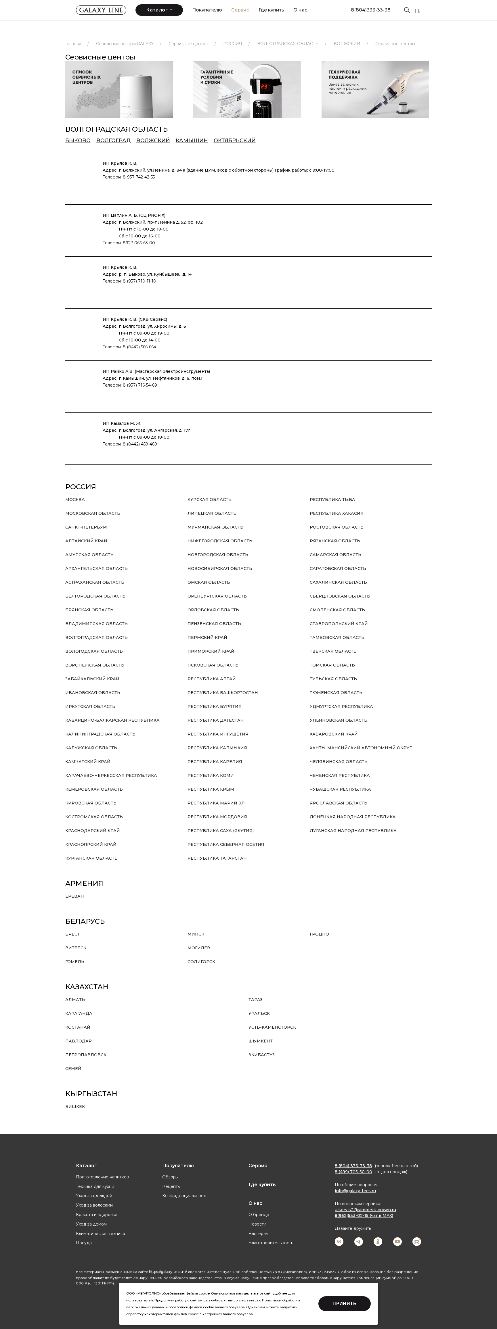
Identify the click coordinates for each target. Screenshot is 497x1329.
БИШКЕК (75, 1106)
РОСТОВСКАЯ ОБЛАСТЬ (337, 527)
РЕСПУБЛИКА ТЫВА (332, 499)
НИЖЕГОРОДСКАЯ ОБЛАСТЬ (220, 540)
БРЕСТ (72, 934)
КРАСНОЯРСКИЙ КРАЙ (90, 844)
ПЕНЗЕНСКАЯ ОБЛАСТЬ (214, 623)
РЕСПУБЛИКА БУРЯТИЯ (215, 706)
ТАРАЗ (255, 999)
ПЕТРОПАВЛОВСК (85, 1054)
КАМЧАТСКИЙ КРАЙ (87, 761)
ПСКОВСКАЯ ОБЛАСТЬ (213, 665)
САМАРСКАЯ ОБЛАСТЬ (335, 554)
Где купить (271, 10)
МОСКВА (75, 499)
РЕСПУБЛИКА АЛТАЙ (212, 678)
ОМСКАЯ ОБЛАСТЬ (209, 582)
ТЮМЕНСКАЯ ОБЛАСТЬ (336, 692)
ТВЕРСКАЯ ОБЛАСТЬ (333, 651)
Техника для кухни (95, 1186)
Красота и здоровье (96, 1214)
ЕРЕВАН (74, 896)
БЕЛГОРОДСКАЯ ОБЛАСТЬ (95, 596)
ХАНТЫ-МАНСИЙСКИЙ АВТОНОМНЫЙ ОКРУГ (361, 747)
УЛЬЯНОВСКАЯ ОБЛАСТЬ (338, 720)
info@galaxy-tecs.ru (355, 1190)
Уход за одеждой (94, 1195)
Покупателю (207, 10)
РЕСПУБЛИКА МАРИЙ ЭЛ (216, 803)
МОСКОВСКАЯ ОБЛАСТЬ (92, 513)
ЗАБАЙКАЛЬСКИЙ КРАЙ (92, 678)
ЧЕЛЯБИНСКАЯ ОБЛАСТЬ (339, 761)
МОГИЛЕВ (199, 947)
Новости (257, 1224)
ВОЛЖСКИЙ (153, 140)
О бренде (258, 1214)
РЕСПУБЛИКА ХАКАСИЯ (337, 513)
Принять (344, 1303)
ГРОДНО (319, 934)
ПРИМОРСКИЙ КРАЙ (211, 651)
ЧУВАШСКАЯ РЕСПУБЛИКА (340, 789)
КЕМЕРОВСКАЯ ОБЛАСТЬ (94, 789)
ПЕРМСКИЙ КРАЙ (207, 637)
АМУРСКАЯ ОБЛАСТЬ (89, 554)
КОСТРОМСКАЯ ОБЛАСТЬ (94, 816)
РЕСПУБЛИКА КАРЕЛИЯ (215, 761)
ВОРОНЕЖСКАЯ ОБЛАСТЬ (94, 665)
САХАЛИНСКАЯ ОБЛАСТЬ (338, 582)
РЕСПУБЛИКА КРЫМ (211, 789)
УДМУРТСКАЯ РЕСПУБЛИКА (341, 706)
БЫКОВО (78, 140)
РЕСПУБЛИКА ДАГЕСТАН (216, 720)
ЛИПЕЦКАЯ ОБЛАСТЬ (212, 513)
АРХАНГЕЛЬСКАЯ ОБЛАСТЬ (96, 568)
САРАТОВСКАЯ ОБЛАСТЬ (338, 568)
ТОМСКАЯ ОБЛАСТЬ (332, 665)
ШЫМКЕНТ (260, 1041)
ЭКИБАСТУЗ (261, 1054)
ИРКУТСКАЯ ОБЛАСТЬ (90, 706)
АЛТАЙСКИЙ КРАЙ (86, 540)
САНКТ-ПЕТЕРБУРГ (86, 527)
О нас (300, 10)
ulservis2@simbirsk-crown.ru (365, 1209)
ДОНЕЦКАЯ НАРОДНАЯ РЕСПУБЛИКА (353, 816)
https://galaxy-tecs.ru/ (168, 1272)
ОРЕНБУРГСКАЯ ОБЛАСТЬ (217, 596)
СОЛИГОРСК (201, 961)
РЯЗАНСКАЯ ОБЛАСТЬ (335, 540)
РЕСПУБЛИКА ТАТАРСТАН (217, 858)
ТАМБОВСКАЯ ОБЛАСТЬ (337, 637)
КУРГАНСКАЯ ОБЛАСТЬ (91, 858)
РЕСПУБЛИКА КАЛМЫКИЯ (217, 747)
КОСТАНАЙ (77, 1027)
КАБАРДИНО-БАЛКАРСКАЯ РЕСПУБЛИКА (112, 720)
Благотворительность (270, 1242)
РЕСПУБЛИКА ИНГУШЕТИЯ (218, 734)
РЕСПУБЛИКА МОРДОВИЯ (217, 816)
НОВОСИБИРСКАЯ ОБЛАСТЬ (220, 568)
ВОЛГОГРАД (113, 140)
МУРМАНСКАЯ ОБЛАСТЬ (215, 527)
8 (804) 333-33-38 (353, 1165)
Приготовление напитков (102, 1177)
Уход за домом (91, 1224)
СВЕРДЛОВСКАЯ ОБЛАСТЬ (340, 596)
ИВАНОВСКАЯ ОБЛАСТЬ (92, 692)
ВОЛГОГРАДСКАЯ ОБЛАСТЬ (96, 637)
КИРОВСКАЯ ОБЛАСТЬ (90, 803)
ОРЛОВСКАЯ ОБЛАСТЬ (213, 609)
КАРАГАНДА (78, 1013)
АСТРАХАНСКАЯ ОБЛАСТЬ (94, 582)
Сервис (240, 10)
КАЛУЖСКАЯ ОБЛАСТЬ (91, 747)
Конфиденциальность (184, 1195)
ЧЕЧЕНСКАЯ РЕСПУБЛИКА (340, 775)
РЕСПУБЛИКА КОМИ (211, 775)
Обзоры (170, 1177)
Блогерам (258, 1233)
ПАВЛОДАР (78, 1041)
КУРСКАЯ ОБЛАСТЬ (210, 499)
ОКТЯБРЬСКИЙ (235, 140)
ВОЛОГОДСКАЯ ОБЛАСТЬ (94, 651)
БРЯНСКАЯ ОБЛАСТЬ (89, 609)
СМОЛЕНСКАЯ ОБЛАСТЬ (337, 609)
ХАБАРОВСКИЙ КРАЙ (334, 734)
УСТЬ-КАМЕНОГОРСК (272, 1027)
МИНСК (196, 934)
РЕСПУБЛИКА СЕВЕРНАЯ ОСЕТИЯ (226, 844)
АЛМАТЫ (75, 999)
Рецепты (171, 1186)
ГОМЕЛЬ (74, 961)
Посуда (84, 1242)
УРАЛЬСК (259, 1013)
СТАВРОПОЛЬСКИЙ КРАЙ (339, 623)
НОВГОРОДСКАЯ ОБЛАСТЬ (218, 554)
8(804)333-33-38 (371, 10)
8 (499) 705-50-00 (353, 1171)
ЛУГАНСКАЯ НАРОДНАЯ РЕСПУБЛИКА (353, 830)
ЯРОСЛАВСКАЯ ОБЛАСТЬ (338, 803)
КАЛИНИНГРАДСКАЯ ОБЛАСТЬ (100, 734)
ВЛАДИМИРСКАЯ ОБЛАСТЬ (96, 623)
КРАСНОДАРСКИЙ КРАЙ (92, 830)
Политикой (271, 1300)
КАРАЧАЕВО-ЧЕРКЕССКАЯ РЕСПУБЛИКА (111, 775)
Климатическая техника (100, 1233)
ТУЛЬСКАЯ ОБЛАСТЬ (333, 678)
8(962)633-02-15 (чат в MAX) (364, 1215)
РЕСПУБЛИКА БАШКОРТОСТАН (223, 692)
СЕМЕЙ (73, 1068)
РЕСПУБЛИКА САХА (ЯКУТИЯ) (221, 830)
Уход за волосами (94, 1205)
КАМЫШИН (192, 140)
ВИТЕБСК (75, 947)
